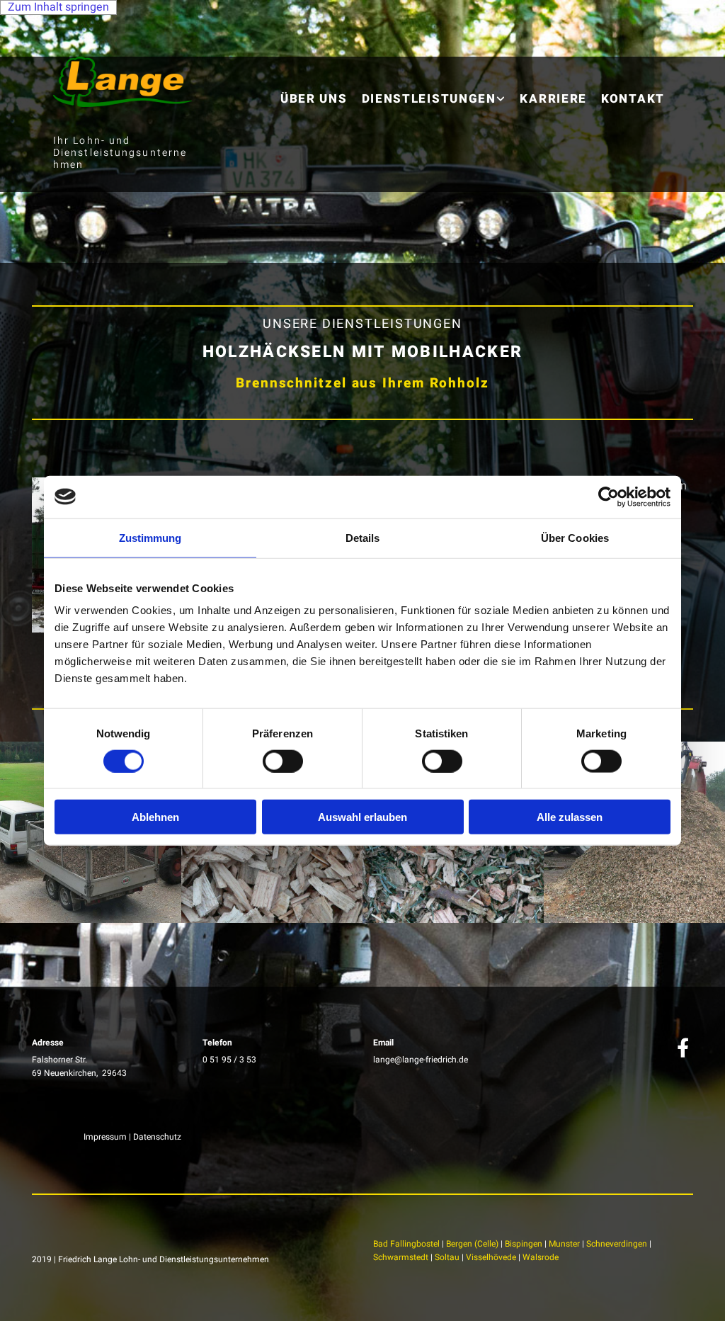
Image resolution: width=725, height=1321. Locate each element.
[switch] (283, 760)
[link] (434, 88)
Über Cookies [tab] (575, 537)
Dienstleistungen (429, 99)
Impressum (105, 1136)
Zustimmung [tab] (150, 537)
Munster (564, 1243)
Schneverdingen (616, 1243)
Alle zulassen (570, 817)
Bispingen (523, 1243)
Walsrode (541, 1257)
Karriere (553, 99)
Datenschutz (157, 1136)
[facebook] (682, 1047)
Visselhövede (491, 1257)
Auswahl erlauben (362, 817)
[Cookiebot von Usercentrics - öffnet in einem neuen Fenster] (608, 496)
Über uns (314, 99)
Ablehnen (155, 817)
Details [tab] (363, 537)
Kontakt (633, 99)
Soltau (447, 1257)
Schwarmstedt (400, 1257)
